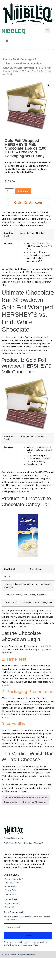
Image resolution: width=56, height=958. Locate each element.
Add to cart (23, 191)
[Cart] (7, 41)
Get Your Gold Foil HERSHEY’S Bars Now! (26, 797)
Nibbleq (14, 31)
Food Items (22, 63)
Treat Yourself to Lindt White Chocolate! (25, 802)
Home (7, 59)
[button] (47, 30)
